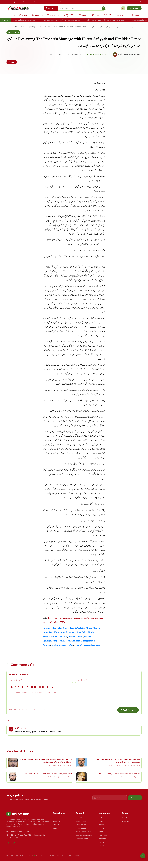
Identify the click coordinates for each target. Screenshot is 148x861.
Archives (56, 828)
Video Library (81, 821)
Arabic (101, 825)
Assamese (103, 835)
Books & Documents (84, 835)
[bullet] (42, 687)
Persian (102, 842)
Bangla (101, 828)
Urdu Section (19, 27)
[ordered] (39, 687)
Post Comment (129, 710)
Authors (56, 825)
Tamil (101, 832)
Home (8, 27)
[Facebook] (8, 843)
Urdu (101, 818)
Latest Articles (81, 818)
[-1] (32, 687)
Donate (125, 818)
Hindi (101, 821)
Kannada (102, 839)
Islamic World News (83, 832)
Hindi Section (81, 828)
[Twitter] (14, 843)
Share (13, 62)
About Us (56, 821)
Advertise (125, 821)
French (101, 846)
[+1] (35, 687)
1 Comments (57, 54)
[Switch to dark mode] (123, 8)
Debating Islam (82, 839)
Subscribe (135, 798)
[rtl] (27, 687)
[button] (22, 687)
